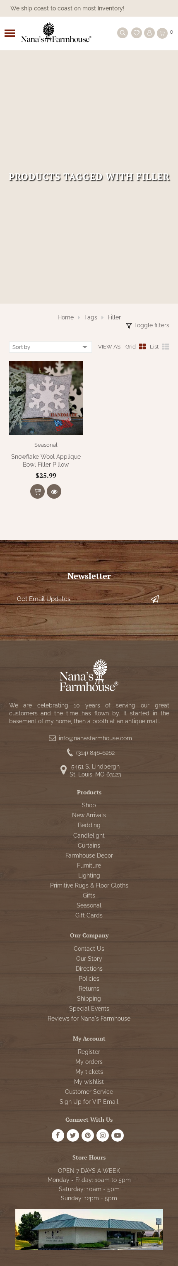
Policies (89, 978)
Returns (89, 988)
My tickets (89, 1071)
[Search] (122, 32)
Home (66, 317)
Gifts (89, 895)
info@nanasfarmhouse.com (95, 738)
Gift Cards (89, 915)
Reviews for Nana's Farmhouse (89, 1018)
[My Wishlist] (136, 32)
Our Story (89, 958)
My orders (89, 1061)
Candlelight (89, 835)
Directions (89, 968)
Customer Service (89, 1091)
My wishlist (89, 1081)
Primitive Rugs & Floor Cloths (89, 885)
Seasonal (46, 445)
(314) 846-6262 (95, 752)
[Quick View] (54, 491)
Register (89, 1051)
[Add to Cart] (37, 491)
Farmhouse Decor (89, 855)
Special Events (89, 1008)
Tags (90, 317)
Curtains (89, 845)
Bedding (89, 825)
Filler (114, 317)
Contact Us (89, 948)
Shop (89, 805)
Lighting (89, 875)
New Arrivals (89, 815)
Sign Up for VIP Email (89, 1101)
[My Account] (149, 32)
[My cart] (162, 33)
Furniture (89, 865)
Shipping (89, 998)
